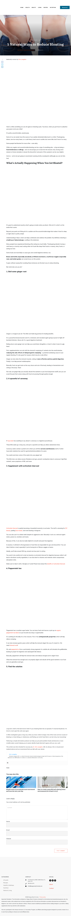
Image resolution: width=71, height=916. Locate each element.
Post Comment (61, 850)
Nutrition (5, 888)
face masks (19, 530)
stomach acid (14, 645)
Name (8, 821)
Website (8, 838)
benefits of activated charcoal (56, 564)
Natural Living (7, 890)
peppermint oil (15, 649)
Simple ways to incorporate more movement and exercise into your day (21, 784)
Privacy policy (43, 897)
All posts (20, 50)
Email (8, 830)
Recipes (5, 882)
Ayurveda (10, 441)
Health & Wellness (29, 50)
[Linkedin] (7, 763)
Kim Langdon (22, 59)
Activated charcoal (12, 528)
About (51, 884)
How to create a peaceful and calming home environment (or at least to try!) (53, 784)
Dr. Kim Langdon (38, 747)
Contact (51, 888)
